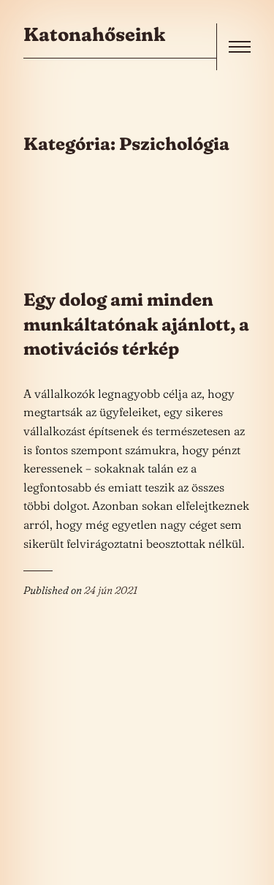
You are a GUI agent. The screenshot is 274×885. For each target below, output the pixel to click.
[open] (240, 47)
